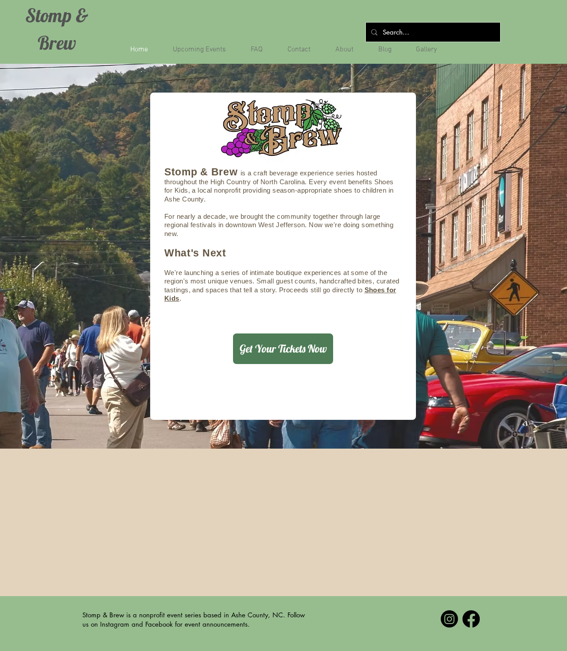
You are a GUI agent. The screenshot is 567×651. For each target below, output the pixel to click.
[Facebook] (471, 619)
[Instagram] (449, 619)
